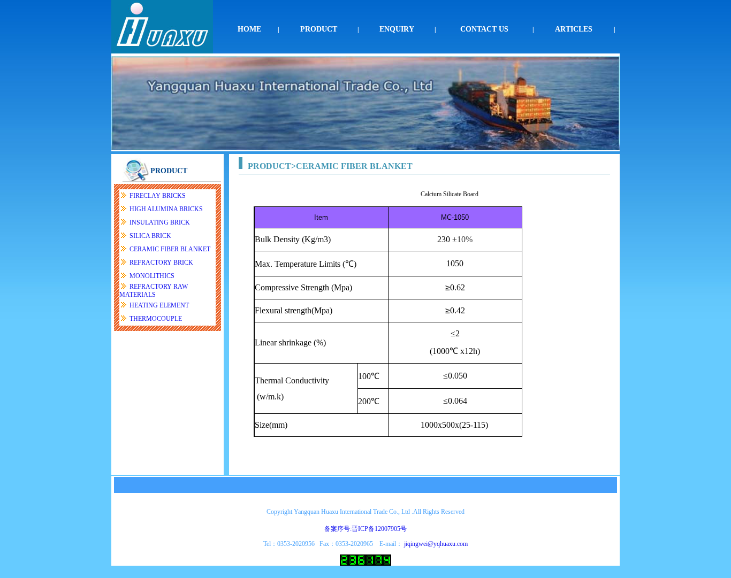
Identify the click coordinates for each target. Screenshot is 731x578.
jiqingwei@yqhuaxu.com (436, 544)
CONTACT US (484, 29)
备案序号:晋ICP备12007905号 (365, 529)
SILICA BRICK (150, 236)
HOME (249, 29)
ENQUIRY (396, 29)
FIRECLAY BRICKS (158, 195)
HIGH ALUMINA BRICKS (166, 209)
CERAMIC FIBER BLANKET (170, 249)
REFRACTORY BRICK (161, 262)
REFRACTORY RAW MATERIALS (153, 290)
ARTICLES (573, 29)
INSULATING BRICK (160, 222)
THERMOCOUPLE (156, 318)
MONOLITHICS (152, 276)
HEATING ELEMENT (159, 305)
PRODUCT (318, 29)
